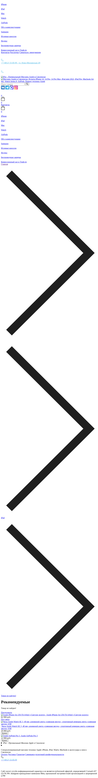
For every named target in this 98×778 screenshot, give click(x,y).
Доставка (12, 754)
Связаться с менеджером (30, 52)
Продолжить (6, 712)
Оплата (4, 754)
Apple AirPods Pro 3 (29, 736)
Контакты (5, 52)
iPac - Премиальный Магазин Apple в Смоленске (24, 743)
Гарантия (20, 754)
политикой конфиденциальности (49, 754)
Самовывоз (30, 754)
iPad (3, 518)
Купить (4, 733)
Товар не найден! (8, 696)
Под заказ (5, 719)
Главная (4, 164)
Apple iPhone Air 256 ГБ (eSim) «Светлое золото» (67, 715)
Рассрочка (14, 52)
